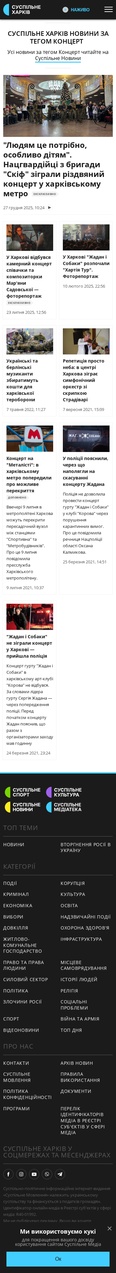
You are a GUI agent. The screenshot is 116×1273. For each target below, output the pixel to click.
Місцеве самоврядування (84, 965)
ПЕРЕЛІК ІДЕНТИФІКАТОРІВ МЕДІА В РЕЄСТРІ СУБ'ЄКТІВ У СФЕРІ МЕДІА (83, 1120)
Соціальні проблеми (74, 1005)
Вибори (13, 917)
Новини (13, 844)
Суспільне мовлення (17, 1077)
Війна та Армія (80, 1019)
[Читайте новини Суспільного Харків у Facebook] (8, 1174)
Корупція (73, 883)
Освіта (69, 905)
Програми (16, 1108)
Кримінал (16, 894)
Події (10, 883)
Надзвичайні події (86, 917)
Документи (76, 1091)
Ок (58, 1259)
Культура (73, 894)
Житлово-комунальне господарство (22, 945)
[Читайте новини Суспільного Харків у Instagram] (21, 1174)
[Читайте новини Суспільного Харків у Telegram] (60, 1174)
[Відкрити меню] (110, 9)
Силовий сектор (25, 979)
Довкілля (15, 928)
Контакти (16, 1063)
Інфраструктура (81, 939)
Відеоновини (21, 1030)
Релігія (69, 991)
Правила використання (80, 1077)
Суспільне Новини (58, 58)
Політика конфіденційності (27, 1094)
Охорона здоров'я (85, 928)
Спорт (11, 1019)
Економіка (17, 905)
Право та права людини (23, 965)
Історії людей (79, 979)
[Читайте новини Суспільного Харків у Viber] (47, 1174)
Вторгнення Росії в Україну (86, 847)
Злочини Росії (22, 1002)
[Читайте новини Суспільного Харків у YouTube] (34, 1174)
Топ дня (71, 1030)
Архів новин (77, 1063)
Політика (15, 991)
